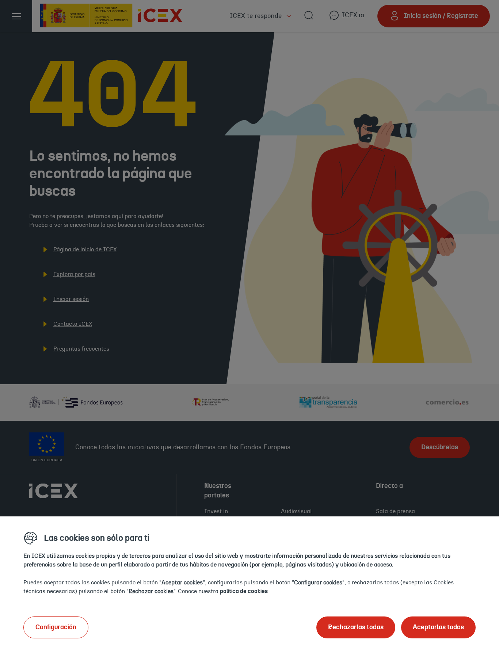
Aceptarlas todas (438, 627)
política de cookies (244, 591)
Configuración (55, 627)
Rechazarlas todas (356, 627)
